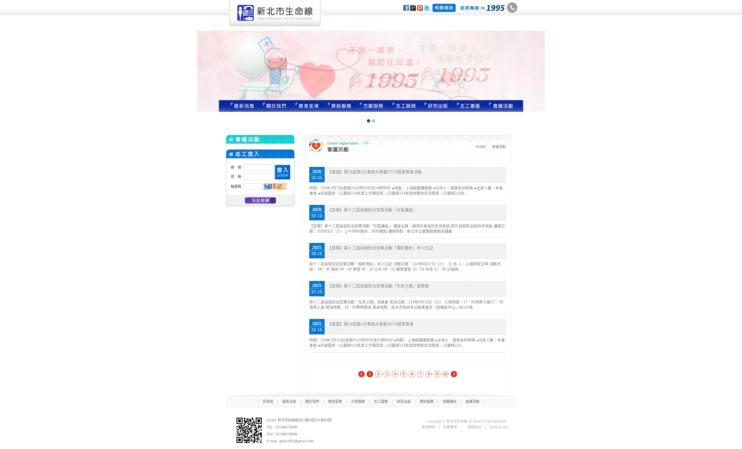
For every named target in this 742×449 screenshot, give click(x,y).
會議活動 (472, 402)
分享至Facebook (406, 8)
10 (445, 374)
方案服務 (372, 106)
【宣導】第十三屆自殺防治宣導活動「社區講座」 (372, 210)
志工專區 (469, 106)
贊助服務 (339, 106)
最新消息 (238, 106)
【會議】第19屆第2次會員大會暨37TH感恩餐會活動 (375, 171)
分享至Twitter (427, 8)
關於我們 (274, 106)
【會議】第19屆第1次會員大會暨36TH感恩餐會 (371, 324)
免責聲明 (450, 427)
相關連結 (450, 402)
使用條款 (428, 427)
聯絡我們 (504, 106)
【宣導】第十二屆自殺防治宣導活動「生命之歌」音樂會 (378, 286)
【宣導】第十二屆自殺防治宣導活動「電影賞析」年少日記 (380, 248)
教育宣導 (307, 106)
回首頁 (268, 402)
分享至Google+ (413, 8)
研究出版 (437, 106)
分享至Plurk (420, 8)
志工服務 (404, 106)
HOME (481, 147)
